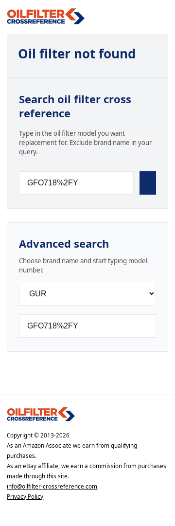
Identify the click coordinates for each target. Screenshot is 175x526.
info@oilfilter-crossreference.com (52, 486)
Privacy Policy (25, 496)
